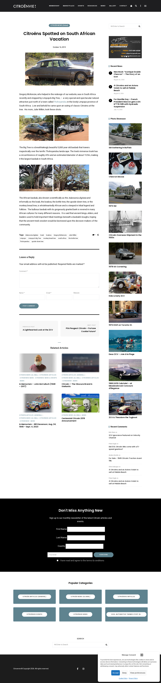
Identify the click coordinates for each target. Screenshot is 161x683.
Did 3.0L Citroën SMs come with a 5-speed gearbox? (124, 448)
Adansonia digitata (31, 235)
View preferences (137, 673)
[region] (125, 47)
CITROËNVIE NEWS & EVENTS (46, 378)
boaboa (48, 235)
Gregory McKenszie (60, 235)
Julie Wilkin (72, 235)
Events (81, 6)
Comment (23, 271)
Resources (92, 6)
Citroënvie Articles (47, 375)
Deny (124, 673)
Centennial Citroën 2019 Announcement (73, 419)
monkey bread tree (49, 238)
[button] (142, 655)
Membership (54, 6)
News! (103, 6)
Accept (116, 673)
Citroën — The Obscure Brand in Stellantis (77, 385)
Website (76, 293)
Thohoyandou (60, 101)
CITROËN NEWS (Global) (59, 25)
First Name (61, 529)
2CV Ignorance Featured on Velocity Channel (124, 436)
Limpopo (23, 238)
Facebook (77, 669)
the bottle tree (73, 238)
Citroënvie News (27, 378)
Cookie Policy (123, 678)
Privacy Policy (133, 678)
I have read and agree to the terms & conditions (82, 560)
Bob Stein (112, 432)
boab (42, 235)
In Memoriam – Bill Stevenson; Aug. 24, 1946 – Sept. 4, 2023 (37, 425)
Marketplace (68, 6)
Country (61, 546)
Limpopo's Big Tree (34, 238)
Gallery (112, 6)
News (22, 381)
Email (48, 293)
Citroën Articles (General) (73, 375)
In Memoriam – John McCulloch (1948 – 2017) (37, 385)
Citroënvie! (67, 381)
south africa (62, 238)
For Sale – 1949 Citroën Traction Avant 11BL (125, 459)
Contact (123, 6)
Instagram (83, 669)
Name (22, 293)
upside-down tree (37, 241)
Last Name (61, 537)
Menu (145, 6)
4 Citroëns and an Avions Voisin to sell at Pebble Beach (123, 470)
